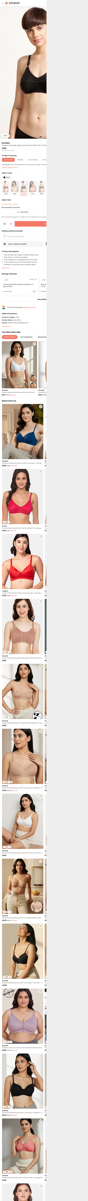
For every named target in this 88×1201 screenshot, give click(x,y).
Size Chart (24, 212)
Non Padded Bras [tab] (27, 337)
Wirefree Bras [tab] (42, 337)
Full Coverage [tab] (32, 160)
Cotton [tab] (44, 160)
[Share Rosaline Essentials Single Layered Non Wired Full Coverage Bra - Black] (4, 224)
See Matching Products (10, 168)
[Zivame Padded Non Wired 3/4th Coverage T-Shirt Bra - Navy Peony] (22, 431)
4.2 (6, 136)
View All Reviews (44, 299)
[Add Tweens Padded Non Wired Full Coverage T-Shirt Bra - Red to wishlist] (41, 536)
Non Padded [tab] (8, 160)
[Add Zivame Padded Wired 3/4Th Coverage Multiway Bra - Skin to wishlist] (41, 861)
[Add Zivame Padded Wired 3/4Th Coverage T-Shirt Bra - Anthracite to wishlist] (41, 926)
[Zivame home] (12, 3)
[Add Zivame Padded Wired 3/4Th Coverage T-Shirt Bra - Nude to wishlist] (41, 731)
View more (5, 268)
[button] (2, 3)
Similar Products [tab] (9, 337)
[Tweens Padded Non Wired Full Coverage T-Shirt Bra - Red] (22, 561)
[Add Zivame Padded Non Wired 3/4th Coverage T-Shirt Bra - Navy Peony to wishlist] (41, 406)
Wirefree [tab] (20, 160)
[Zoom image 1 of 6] (44, 72)
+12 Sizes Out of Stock (9, 204)
